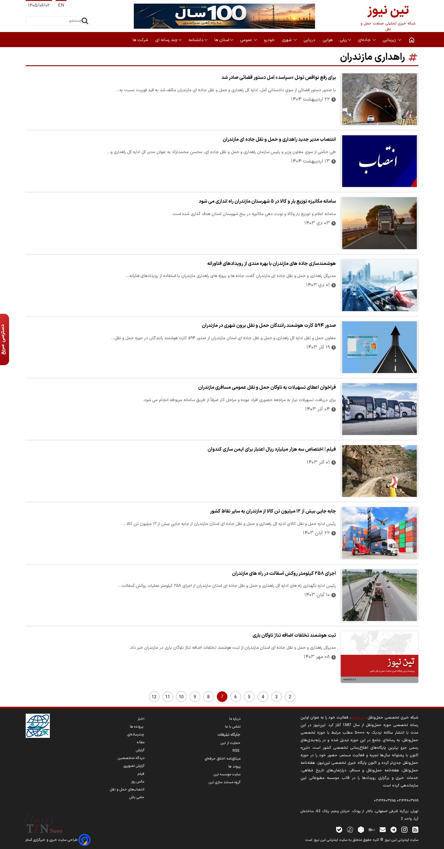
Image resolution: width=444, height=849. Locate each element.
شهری (287, 40)
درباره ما (234, 719)
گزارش (140, 750)
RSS (236, 751)
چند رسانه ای (166, 40)
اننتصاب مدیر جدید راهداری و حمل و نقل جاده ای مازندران (279, 139)
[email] (383, 829)
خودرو (270, 40)
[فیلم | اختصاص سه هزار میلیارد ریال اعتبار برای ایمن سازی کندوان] (379, 471)
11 (167, 697)
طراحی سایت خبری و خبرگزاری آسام (52, 840)
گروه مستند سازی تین (224, 782)
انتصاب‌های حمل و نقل (127, 789)
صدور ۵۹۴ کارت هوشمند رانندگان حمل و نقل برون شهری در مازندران (269, 325)
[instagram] (404, 829)
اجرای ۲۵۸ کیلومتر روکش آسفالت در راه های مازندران (284, 573)
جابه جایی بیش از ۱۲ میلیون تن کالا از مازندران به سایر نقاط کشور (273, 511)
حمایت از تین (230, 743)
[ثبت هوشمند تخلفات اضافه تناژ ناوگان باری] (379, 657)
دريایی (310, 40)
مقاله (140, 742)
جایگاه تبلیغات (228, 735)
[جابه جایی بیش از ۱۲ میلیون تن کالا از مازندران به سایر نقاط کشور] (379, 533)
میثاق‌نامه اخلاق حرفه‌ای (222, 758)
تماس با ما (232, 726)
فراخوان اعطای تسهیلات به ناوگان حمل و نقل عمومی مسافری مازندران (267, 387)
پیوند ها (234, 766)
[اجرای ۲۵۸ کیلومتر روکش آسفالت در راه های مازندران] (379, 595)
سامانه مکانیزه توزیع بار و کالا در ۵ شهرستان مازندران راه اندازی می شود (267, 201)
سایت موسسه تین (227, 774)
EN (61, 5)
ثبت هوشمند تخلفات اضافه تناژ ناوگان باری (294, 635)
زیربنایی (390, 40)
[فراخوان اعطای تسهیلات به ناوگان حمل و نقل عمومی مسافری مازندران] (379, 409)
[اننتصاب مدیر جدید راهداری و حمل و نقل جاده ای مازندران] (379, 161)
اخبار (140, 719)
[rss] (415, 829)
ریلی (343, 40)
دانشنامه (196, 40)
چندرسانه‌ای (135, 734)
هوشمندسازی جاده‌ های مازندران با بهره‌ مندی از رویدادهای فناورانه (271, 263)
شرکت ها (141, 40)
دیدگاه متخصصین (131, 758)
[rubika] (361, 829)
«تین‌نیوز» (358, 717)
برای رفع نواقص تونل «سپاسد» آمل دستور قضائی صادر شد (278, 77)
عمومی (246, 40)
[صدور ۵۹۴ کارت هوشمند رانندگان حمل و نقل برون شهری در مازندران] (379, 347)
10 (181, 697)
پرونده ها (137, 726)
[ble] (339, 829)
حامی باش (136, 797)
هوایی (328, 40)
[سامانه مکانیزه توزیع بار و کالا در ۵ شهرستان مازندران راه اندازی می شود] (379, 223)
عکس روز (137, 781)
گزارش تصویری (134, 766)
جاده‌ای (365, 40)
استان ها (221, 40)
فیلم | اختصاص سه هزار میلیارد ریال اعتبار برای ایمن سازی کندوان (272, 449)
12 (154, 697)
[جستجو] (85, 21)
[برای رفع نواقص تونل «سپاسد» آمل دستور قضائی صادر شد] (379, 99)
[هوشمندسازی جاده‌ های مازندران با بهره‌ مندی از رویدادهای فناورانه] (379, 285)
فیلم (141, 774)
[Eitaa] (372, 829)
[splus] (350, 829)
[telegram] (394, 829)
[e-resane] (38, 726)
